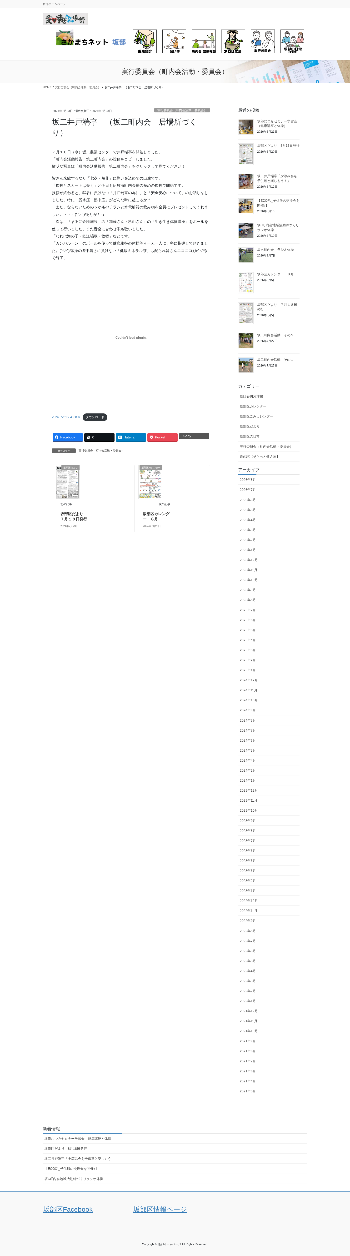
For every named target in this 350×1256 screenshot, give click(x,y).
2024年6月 (248, 740)
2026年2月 (248, 540)
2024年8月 (248, 720)
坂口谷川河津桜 (251, 396)
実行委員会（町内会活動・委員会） (182, 110)
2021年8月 (248, 1051)
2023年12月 (249, 790)
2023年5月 (248, 861)
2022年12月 (249, 901)
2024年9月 (248, 710)
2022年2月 (248, 991)
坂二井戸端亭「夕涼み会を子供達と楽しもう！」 (81, 1159)
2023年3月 (248, 871)
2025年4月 (248, 640)
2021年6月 (248, 1071)
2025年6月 (248, 620)
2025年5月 (248, 630)
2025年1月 (248, 670)
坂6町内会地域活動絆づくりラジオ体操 (74, 1179)
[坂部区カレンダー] (150, 482)
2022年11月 (248, 911)
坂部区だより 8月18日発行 (278, 145)
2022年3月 (248, 981)
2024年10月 (249, 700)
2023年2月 (248, 881)
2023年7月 (248, 841)
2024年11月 (248, 690)
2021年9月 (248, 1041)
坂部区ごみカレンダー (256, 416)
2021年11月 (248, 1021)
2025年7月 (248, 610)
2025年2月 (248, 660)
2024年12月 (249, 680)
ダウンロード (95, 417)
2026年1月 (248, 550)
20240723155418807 (66, 417)
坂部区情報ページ (160, 1209)
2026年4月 (248, 520)
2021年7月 (248, 1061)
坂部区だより (250, 426)
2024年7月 (248, 730)
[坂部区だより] (68, 482)
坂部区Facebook (68, 1209)
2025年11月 (248, 570)
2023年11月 (248, 800)
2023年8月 (248, 831)
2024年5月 (248, 750)
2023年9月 (248, 821)
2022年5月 (248, 961)
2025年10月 (249, 580)
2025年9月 (248, 590)
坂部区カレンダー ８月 (275, 274)
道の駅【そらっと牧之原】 (260, 456)
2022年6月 (248, 951)
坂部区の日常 (250, 436)
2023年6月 (248, 851)
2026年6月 (248, 500)
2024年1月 (248, 780)
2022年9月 (248, 921)
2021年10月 (249, 1031)
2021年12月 (249, 1011)
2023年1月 (248, 891)
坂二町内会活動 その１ (275, 360)
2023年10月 (249, 810)
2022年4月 (248, 971)
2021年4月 (248, 1081)
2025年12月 (249, 560)
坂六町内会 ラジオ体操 (275, 249)
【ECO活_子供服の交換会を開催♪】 (72, 1169)
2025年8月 (248, 600)
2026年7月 (248, 490)
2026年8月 (248, 480)
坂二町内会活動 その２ (275, 335)
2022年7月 (248, 941)
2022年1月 (248, 1001)
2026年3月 (248, 530)
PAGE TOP (337, 1214)
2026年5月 (248, 510)
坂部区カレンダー (253, 406)
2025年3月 (248, 650)
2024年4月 (248, 760)
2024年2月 (248, 770)
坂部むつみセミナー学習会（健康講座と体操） (80, 1138)
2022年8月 (248, 931)
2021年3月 (248, 1091)
